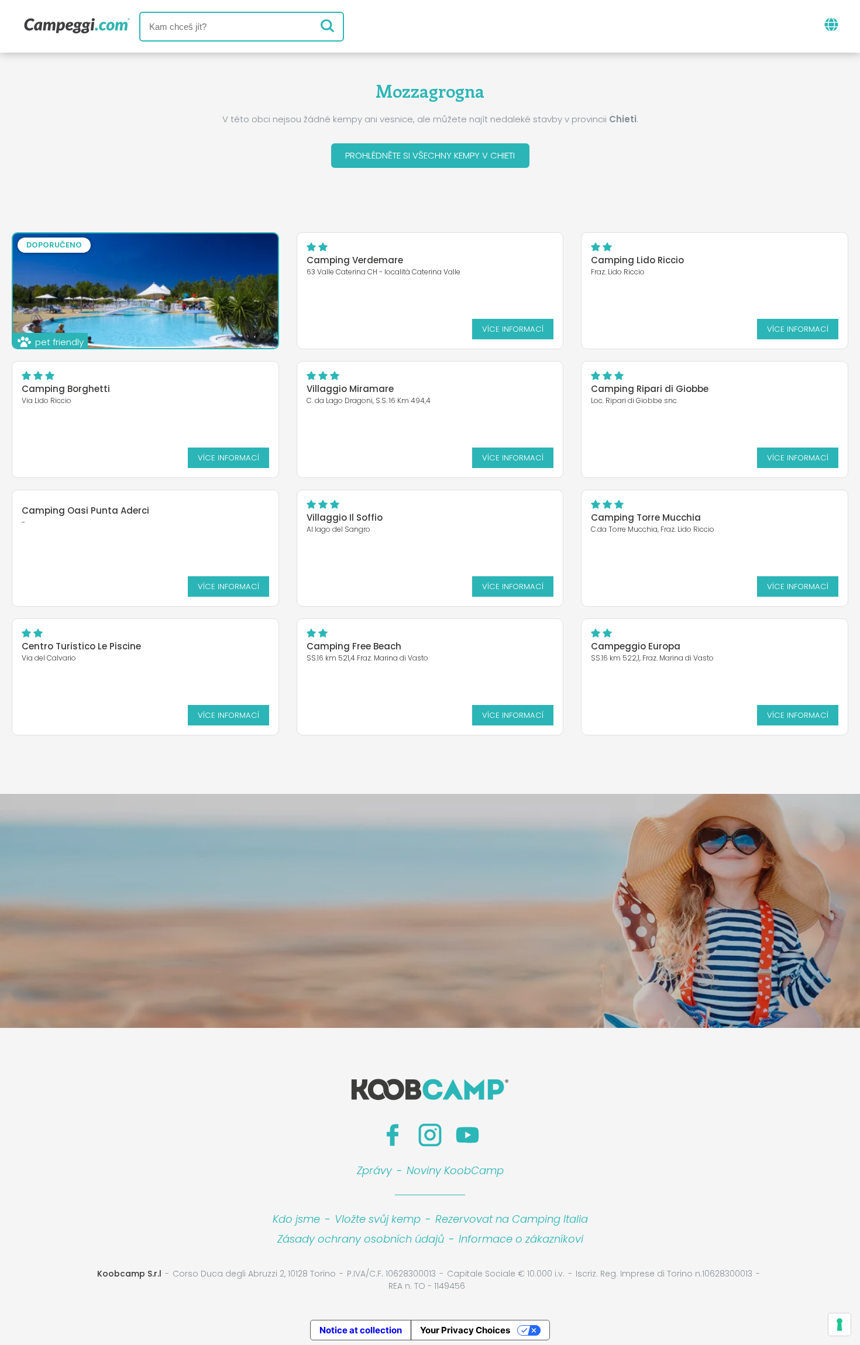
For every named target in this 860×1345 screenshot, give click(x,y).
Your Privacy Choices (465, 1330)
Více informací (512, 329)
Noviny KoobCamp (455, 1170)
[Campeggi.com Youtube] (467, 1135)
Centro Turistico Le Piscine (81, 646)
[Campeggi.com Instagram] (430, 1135)
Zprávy (374, 1170)
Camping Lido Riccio (637, 260)
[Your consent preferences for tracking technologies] (839, 1324)
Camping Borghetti (66, 389)
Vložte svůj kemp (378, 1219)
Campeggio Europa (635, 646)
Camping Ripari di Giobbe (649, 389)
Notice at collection (360, 1330)
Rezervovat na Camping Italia (511, 1219)
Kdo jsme (296, 1219)
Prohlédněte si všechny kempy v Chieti (430, 155)
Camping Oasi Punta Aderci (85, 510)
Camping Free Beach (354, 646)
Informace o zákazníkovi (521, 1239)
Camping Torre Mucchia (646, 517)
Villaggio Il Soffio (345, 517)
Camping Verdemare (355, 260)
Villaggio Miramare (350, 389)
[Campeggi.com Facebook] (392, 1135)
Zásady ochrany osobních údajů (360, 1239)
